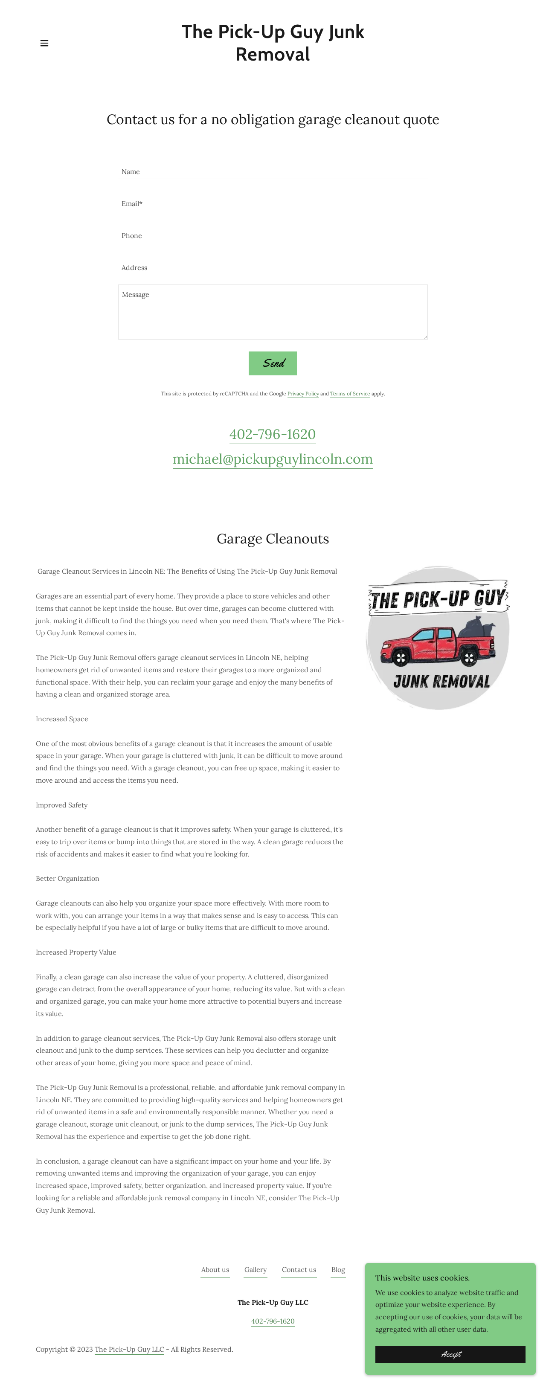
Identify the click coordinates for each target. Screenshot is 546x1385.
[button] (44, 43)
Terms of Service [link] (350, 393)
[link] (273, 58)
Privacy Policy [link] (303, 393)
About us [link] (215, 1269)
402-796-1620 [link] (272, 434)
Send (272, 363)
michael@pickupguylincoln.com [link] (273, 458)
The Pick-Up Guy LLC (129, 1349)
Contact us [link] (299, 1269)
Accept (450, 1354)
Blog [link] (338, 1269)
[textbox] (272, 167)
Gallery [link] (255, 1269)
